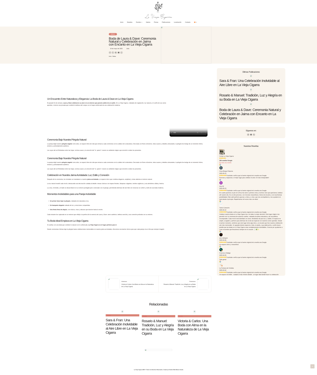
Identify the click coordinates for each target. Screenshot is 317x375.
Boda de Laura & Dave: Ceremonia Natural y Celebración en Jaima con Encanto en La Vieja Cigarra (250, 114)
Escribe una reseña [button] (225, 162)
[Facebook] (251, 135)
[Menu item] (195, 22)
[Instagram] (248, 135)
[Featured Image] (251, 76)
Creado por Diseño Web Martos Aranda (173, 369)
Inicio (110, 56)
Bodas (114, 56)
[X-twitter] (254, 135)
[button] (312, 366)
